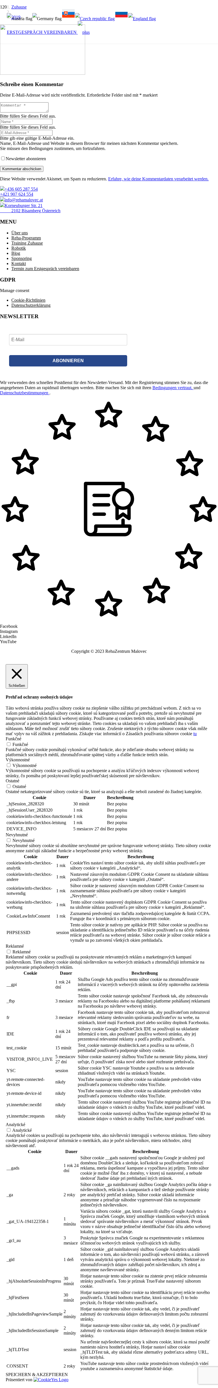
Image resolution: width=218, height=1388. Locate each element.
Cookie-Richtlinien (28, 300)
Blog (15, 253)
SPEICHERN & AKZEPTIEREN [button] (37, 1374)
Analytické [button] (15, 1124)
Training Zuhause (27, 243)
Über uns (19, 232)
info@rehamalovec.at (24, 199)
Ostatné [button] (12, 780)
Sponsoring (21, 258)
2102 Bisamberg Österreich (30, 210)
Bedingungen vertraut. (173, 387)
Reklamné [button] (15, 946)
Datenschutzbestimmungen (24, 392)
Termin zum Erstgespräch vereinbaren (45, 268)
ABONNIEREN (68, 360)
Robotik (18, 248)
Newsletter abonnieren (26, 158)
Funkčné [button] (13, 738)
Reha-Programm (26, 237)
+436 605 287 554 (21, 189)
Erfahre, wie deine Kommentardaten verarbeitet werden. (158, 178)
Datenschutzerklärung (31, 305)
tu (195, 733)
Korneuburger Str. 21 (24, 205)
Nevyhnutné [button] (17, 834)
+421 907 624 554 (16, 194)
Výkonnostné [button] (18, 759)
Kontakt (18, 263)
